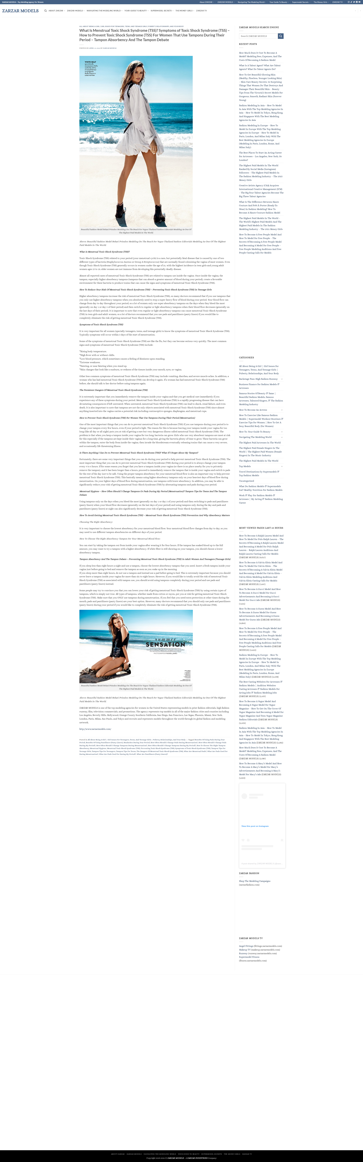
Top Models (245, 466)
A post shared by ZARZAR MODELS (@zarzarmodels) (265, 863)
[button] (45, 10)
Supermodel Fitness (249, 957)
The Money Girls (320, 2)
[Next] (352, 24)
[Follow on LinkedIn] (357, 2)
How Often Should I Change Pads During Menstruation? (174, 742)
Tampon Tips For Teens (126, 751)
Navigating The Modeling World (251, 2)
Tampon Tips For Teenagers (103, 751)
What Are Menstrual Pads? (195, 751)
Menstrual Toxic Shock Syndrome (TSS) (123, 748)
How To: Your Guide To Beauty (254, 431)
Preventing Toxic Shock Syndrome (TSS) (157, 748)
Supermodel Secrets (300, 2)
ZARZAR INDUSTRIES (197, 1158)
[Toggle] (282, 379)
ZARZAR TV (337, 2)
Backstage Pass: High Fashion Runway (258, 379)
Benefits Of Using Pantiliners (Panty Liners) (104, 742)
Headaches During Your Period (137, 742)
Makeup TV (245, 949)
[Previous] (10, 24)
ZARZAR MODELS (225, 2)
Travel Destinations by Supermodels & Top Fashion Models (259, 474)
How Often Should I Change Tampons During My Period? (172, 745)
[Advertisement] (260, 308)
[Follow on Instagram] (349, 2)
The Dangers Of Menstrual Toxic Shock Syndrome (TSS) (160, 751)
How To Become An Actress (253, 410)
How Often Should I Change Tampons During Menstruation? (121, 745)
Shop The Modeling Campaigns (254, 881)
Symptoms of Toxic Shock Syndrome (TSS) (192, 748)
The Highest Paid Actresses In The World (260, 442)
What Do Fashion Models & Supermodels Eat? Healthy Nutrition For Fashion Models (260, 488)
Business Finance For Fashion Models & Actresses (259, 386)
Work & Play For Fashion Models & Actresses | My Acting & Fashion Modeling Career (261, 499)
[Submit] (281, 36)
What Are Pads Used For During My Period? (117, 754)
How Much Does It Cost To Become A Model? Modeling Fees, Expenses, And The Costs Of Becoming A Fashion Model (260, 56)
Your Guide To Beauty (278, 2)
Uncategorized (246, 481)
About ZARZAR (206, 2)
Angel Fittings (246, 946)
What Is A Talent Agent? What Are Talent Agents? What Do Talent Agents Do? (260, 67)
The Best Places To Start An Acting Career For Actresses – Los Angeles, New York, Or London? (260, 156)
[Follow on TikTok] (351, 2)
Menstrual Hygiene (98, 748)
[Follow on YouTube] (359, 2)
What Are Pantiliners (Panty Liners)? (152, 754)
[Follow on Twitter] (354, 2)
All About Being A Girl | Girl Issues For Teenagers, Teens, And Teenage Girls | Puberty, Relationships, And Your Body (131, 26)
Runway (243, 953)
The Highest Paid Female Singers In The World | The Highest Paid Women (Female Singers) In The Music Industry (260, 452)
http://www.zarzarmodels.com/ (95, 729)
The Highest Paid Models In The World (258, 461)
